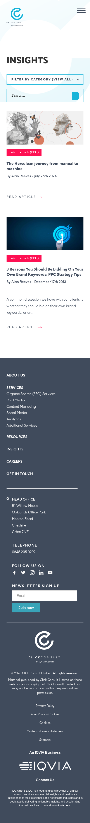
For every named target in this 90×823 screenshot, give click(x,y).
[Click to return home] (17, 17)
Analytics (14, 419)
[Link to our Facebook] (14, 573)
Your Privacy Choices (45, 714)
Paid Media (16, 400)
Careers (14, 461)
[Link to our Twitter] (23, 573)
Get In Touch (20, 474)
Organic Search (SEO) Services (31, 394)
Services (15, 388)
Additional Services (22, 425)
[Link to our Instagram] (32, 573)
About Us (16, 375)
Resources (17, 437)
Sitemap (45, 740)
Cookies (45, 723)
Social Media (17, 413)
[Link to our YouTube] (50, 573)
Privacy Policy (45, 706)
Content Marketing (21, 406)
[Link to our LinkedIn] (41, 573)
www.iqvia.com (61, 805)
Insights (15, 449)
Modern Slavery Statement (45, 731)
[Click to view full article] (45, 130)
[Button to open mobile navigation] (80, 10)
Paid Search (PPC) (24, 152)
